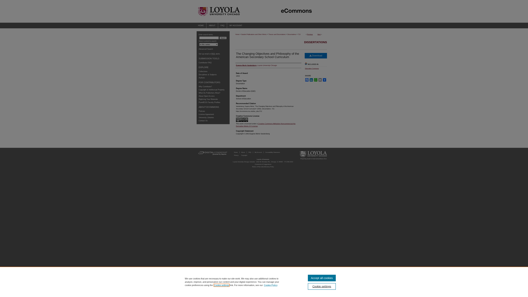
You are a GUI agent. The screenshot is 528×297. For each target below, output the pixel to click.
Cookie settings (221, 285)
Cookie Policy (270, 285)
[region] (264, 282)
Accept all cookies (322, 278)
